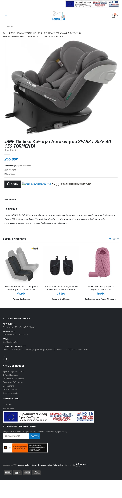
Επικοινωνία (8, 408)
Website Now (58, 465)
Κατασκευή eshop (45, 465)
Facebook (6, 359)
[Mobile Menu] (5, 15)
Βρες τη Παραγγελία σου (13, 371)
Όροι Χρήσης (8, 386)
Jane (13, 174)
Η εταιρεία (7, 404)
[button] (110, 239)
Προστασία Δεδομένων (13, 382)
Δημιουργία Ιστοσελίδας (27, 465)
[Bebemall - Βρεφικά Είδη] (58, 16)
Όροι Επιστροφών (10, 393)
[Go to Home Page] (4, 33)
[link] (48, 416)
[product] (21, 264)
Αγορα (14, 184)
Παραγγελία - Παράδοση (13, 378)
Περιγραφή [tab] (10, 199)
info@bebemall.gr (10, 342)
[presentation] (8, 87)
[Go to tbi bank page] (36, 184)
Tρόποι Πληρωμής (10, 375)
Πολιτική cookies (10, 389)
